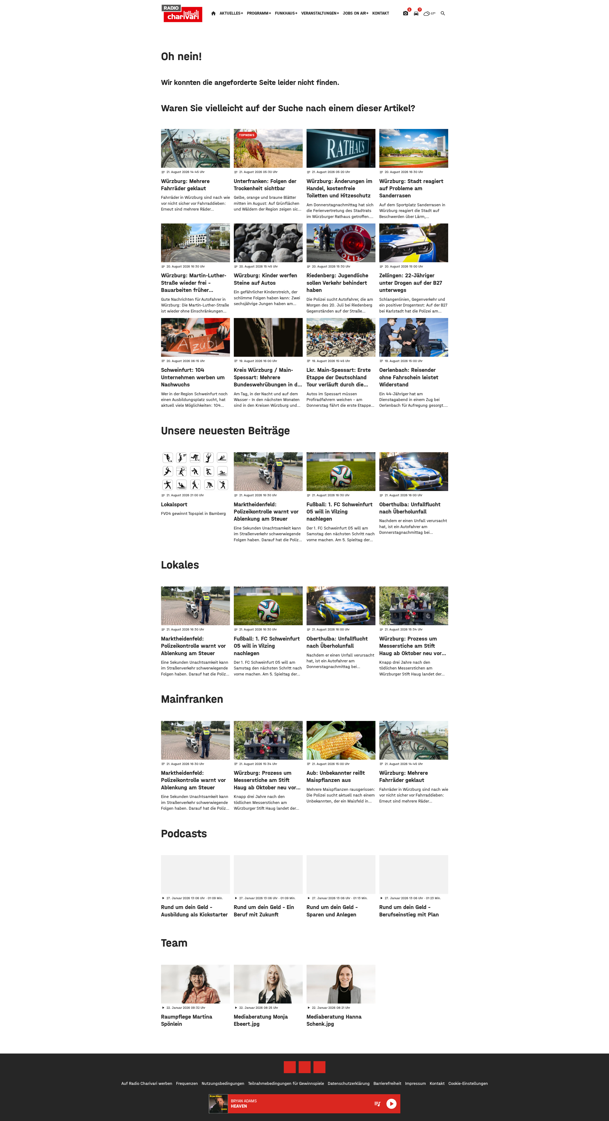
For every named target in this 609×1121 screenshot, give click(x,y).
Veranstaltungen (318, 13)
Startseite (213, 13)
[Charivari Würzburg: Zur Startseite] (182, 13)
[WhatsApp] (319, 1067)
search (443, 13)
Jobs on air (354, 13)
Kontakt (380, 13)
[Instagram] (305, 1067)
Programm (257, 13)
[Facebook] (290, 1067)
